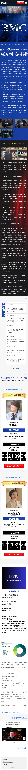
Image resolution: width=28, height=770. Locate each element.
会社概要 (5, 759)
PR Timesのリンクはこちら (10, 712)
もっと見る (22, 747)
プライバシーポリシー (8, 762)
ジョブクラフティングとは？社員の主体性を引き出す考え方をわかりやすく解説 (15, 320)
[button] (25, 2)
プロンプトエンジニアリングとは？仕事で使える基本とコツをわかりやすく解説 (15, 309)
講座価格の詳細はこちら (14, 389)
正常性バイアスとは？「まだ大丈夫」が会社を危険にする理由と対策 (15, 341)
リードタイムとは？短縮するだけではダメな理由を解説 (15, 360)
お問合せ (5, 764)
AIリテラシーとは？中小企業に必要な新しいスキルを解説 (15, 351)
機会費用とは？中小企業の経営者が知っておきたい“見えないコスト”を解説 (15, 330)
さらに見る (16, 368)
